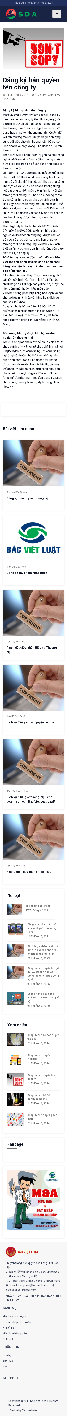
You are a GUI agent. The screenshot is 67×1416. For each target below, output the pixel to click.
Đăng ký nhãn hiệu (16, 641)
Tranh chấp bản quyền (17, 1322)
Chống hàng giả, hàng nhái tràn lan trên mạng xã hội (43, 997)
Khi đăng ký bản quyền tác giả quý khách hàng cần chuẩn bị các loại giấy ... (43, 950)
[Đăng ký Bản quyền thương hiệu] (33, 463)
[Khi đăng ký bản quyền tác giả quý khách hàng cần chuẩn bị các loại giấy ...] (15, 950)
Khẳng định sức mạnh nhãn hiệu (29, 872)
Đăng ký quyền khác (17, 791)
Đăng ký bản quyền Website (38, 1057)
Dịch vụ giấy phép (16, 567)
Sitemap (8, 1360)
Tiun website (29, 1410)
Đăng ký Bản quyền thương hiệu (28, 498)
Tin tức (8, 1338)
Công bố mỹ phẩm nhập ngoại (27, 573)
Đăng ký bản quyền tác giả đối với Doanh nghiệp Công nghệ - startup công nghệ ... (43, 974)
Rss (5, 1366)
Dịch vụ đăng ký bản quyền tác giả (30, 722)
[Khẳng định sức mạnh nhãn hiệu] (33, 837)
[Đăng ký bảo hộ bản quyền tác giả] (15, 1039)
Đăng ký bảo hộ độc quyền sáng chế (39, 1097)
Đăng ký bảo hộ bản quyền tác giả (43, 1037)
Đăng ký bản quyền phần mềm (42, 1117)
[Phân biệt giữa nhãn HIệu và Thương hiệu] (33, 613)
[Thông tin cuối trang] (14, 909)
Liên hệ (7, 1355)
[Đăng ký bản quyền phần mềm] (15, 1119)
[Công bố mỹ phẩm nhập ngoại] (33, 538)
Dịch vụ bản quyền (17, 492)
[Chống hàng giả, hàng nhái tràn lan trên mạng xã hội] (15, 998)
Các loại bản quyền (15, 1333)
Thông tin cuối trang (38, 905)
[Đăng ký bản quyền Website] (15, 1059)
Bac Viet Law (37, 1400)
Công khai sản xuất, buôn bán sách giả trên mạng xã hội (42, 928)
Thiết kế (9, 1327)
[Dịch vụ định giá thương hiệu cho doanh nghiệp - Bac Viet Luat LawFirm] (33, 762)
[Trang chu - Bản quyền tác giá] (22, 13)
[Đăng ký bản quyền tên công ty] (15, 1079)
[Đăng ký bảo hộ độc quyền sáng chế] (15, 1099)
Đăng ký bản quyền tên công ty (41, 1077)
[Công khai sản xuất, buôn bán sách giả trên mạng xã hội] (15, 929)
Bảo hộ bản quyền (16, 716)
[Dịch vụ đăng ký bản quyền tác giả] (33, 688)
